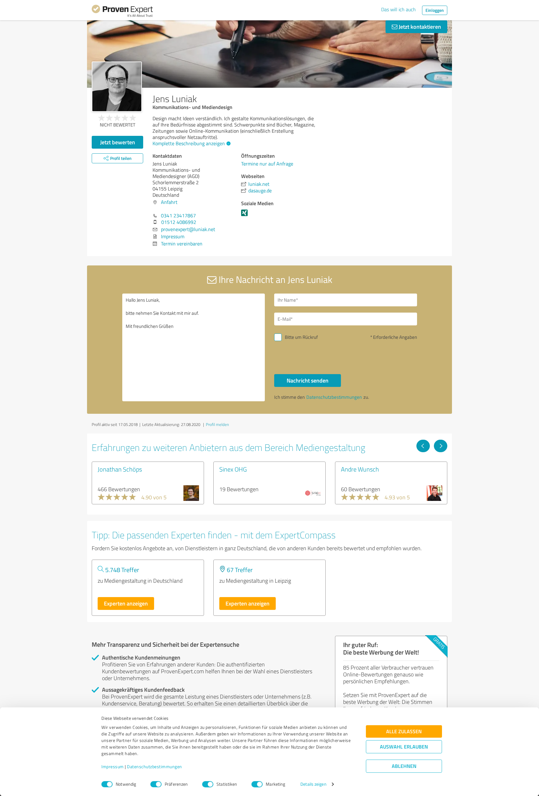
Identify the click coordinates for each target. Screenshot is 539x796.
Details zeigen (313, 784)
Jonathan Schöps (120, 469)
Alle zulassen (404, 731)
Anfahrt (169, 202)
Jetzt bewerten (117, 142)
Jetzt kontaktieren (419, 26)
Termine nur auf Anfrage (267, 163)
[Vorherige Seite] (423, 446)
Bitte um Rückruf (301, 337)
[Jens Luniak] (116, 86)
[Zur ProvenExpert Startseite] (122, 12)
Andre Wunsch (360, 469)
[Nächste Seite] (440, 446)
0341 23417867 (178, 215)
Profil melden (217, 424)
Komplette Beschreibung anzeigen (189, 143)
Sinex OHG (233, 469)
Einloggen (434, 10)
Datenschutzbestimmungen (154, 767)
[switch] (156, 784)
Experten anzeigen (126, 603)
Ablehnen (404, 766)
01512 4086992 (178, 222)
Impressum (112, 767)
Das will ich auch (398, 9)
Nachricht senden (307, 380)
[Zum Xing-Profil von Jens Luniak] (245, 215)
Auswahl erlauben (404, 746)
